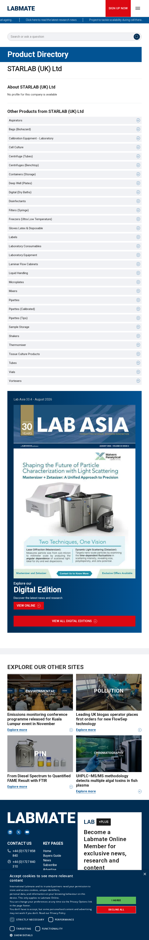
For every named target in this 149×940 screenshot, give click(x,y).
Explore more (17, 730)
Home (47, 851)
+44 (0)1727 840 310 (24, 864)
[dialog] (74, 905)
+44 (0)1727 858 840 (24, 853)
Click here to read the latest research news (42, 19)
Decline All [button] (116, 909)
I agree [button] (116, 900)
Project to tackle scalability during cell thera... (108, 19)
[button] (51, 935)
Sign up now (118, 8)
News (47, 860)
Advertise (49, 869)
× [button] (144, 874)
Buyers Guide (52, 855)
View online (26, 605)
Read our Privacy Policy (52, 913)
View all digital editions (72, 621)
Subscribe (50, 865)
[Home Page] (21, 8)
